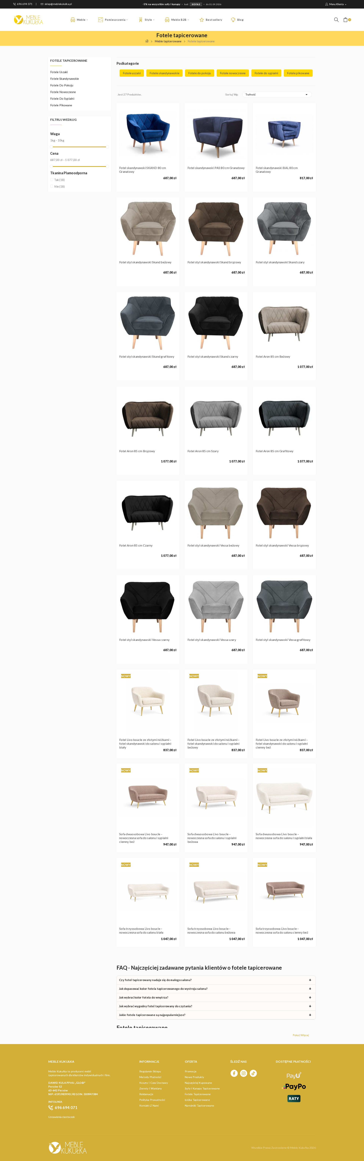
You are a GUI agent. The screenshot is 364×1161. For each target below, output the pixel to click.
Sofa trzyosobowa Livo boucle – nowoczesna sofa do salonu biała (141, 930)
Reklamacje (146, 1094)
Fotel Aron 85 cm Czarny (135, 545)
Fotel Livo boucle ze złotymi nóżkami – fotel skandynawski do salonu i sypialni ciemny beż (282, 743)
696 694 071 (24, 4)
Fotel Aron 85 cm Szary (203, 451)
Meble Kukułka (299, 1147)
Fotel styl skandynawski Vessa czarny (144, 639)
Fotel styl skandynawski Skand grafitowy (146, 356)
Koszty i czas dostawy (153, 1082)
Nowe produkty (194, 1077)
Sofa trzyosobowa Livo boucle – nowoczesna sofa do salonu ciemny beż (282, 930)
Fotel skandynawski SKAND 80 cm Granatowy (142, 169)
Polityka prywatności (152, 1099)
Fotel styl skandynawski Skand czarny (212, 356)
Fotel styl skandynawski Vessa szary (211, 639)
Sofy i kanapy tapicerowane (202, 1088)
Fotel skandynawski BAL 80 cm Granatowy (277, 169)
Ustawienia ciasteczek (61, 1116)
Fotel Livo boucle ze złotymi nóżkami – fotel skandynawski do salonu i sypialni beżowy (213, 743)
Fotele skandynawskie (64, 78)
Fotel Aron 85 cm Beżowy (273, 356)
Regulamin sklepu (150, 1071)
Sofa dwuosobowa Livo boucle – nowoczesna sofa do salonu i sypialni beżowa (211, 837)
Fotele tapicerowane (68, 60)
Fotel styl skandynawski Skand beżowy (145, 262)
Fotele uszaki (59, 72)
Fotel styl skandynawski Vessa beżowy (213, 545)
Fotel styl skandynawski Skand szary (280, 262)
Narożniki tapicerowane (199, 1105)
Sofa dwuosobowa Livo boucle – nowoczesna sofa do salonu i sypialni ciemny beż (143, 837)
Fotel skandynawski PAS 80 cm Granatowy (216, 168)
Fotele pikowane (61, 105)
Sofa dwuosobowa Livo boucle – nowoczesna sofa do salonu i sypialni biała (284, 836)
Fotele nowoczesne (63, 92)
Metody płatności (150, 1077)
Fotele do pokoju (61, 85)
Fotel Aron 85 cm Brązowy (137, 451)
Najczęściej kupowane (198, 1082)
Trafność (277, 94)
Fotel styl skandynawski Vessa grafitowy (283, 639)
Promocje (190, 1071)
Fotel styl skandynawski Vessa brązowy (282, 545)
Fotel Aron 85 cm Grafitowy (274, 451)
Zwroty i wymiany (150, 1088)
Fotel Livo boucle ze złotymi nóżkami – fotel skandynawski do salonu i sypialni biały (145, 743)
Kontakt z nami (149, 1105)
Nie (59, 186)
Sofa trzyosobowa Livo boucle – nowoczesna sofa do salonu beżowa (211, 930)
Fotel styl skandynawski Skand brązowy (214, 262)
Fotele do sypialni (62, 98)
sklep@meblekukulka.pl (58, 4)
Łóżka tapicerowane (197, 1099)
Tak (59, 179)
